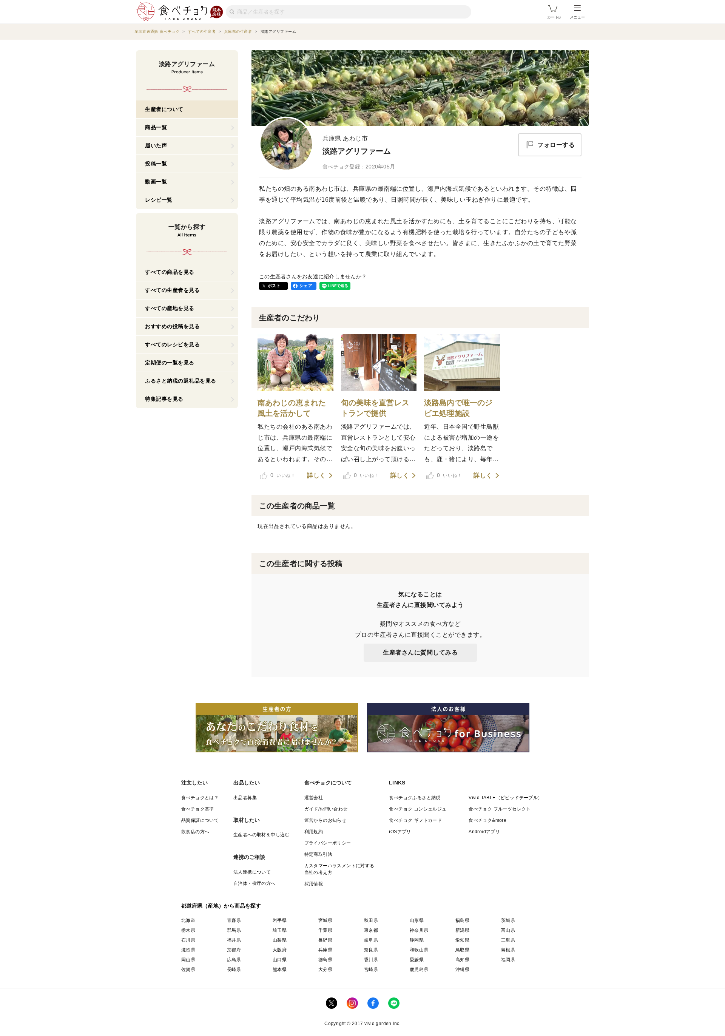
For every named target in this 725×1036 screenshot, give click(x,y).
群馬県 (234, 930)
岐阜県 (371, 940)
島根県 (508, 950)
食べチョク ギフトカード (415, 820)
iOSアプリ (400, 831)
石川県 (188, 940)
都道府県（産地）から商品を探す (221, 906)
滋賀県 (188, 950)
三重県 (508, 940)
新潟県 (462, 930)
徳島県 (325, 959)
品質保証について (200, 820)
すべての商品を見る (169, 272)
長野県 (325, 940)
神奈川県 (419, 930)
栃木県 (188, 930)
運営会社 (313, 797)
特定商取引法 (318, 854)
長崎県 (234, 969)
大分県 (325, 969)
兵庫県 (325, 950)
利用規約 (313, 831)
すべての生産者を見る (172, 290)
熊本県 (280, 969)
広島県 (234, 959)
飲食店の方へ (195, 831)
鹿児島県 (419, 969)
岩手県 (280, 920)
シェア (305, 285)
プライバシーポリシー (327, 843)
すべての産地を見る (169, 308)
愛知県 (462, 940)
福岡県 (508, 959)
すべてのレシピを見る (172, 344)
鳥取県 (462, 950)
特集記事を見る (164, 399)
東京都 (371, 930)
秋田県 (371, 920)
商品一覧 (156, 127)
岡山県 (188, 959)
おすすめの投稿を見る (172, 326)
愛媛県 (417, 959)
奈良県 (371, 950)
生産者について (164, 109)
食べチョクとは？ (200, 797)
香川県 (371, 959)
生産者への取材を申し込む (261, 834)
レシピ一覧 (159, 200)
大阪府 (280, 950)
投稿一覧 (156, 164)
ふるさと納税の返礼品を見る (180, 381)
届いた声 (156, 145)
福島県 (462, 920)
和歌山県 (419, 950)
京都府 (234, 950)
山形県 (417, 920)
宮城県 (325, 920)
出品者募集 (245, 797)
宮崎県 (371, 969)
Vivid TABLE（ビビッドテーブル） (505, 797)
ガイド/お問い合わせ (326, 809)
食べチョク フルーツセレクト (500, 809)
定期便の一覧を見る (169, 363)
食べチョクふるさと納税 (414, 797)
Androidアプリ (484, 831)
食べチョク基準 (197, 809)
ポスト (274, 285)
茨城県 (508, 920)
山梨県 (280, 940)
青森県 (234, 920)
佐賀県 (188, 969)
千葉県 (325, 930)
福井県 (234, 940)
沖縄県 (462, 969)
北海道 (188, 920)
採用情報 (313, 883)
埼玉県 (280, 930)
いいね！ (282, 475)
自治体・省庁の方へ (254, 883)
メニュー (577, 17)
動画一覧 (156, 182)
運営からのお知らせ (325, 820)
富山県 (508, 930)
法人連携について (252, 872)
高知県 (462, 959)
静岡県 (417, 940)
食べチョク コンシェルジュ (417, 809)
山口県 (280, 959)
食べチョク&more (487, 820)
